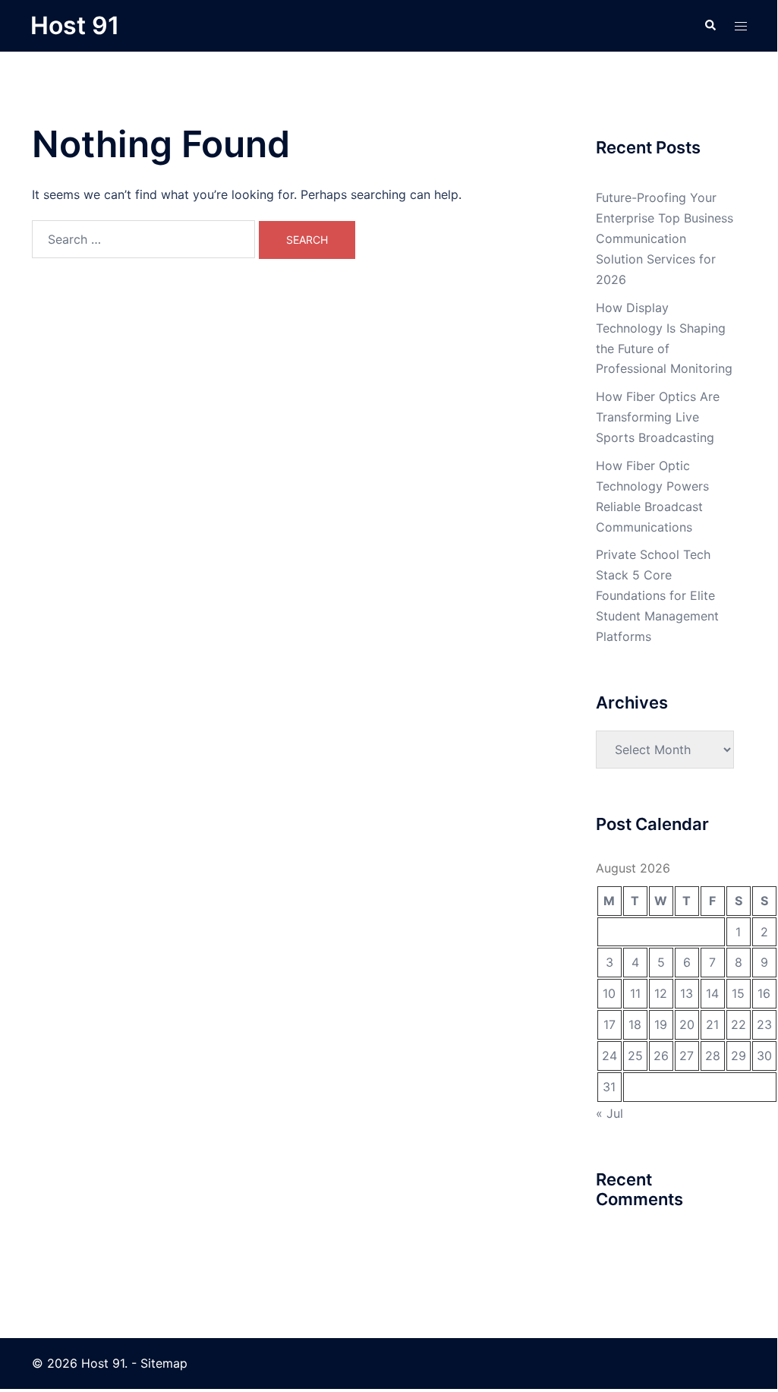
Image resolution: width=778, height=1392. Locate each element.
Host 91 (74, 25)
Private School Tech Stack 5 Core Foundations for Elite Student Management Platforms (657, 595)
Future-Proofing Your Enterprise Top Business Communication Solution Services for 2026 (664, 238)
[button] (710, 26)
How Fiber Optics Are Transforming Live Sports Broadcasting (658, 417)
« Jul (609, 1113)
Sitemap (163, 1363)
